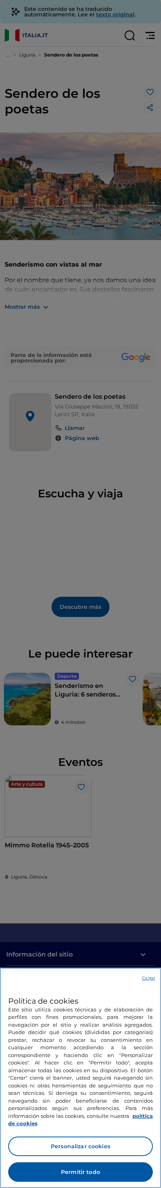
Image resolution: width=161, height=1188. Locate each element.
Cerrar (148, 978)
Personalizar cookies (80, 1146)
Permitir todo (80, 1172)
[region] (80, 1078)
